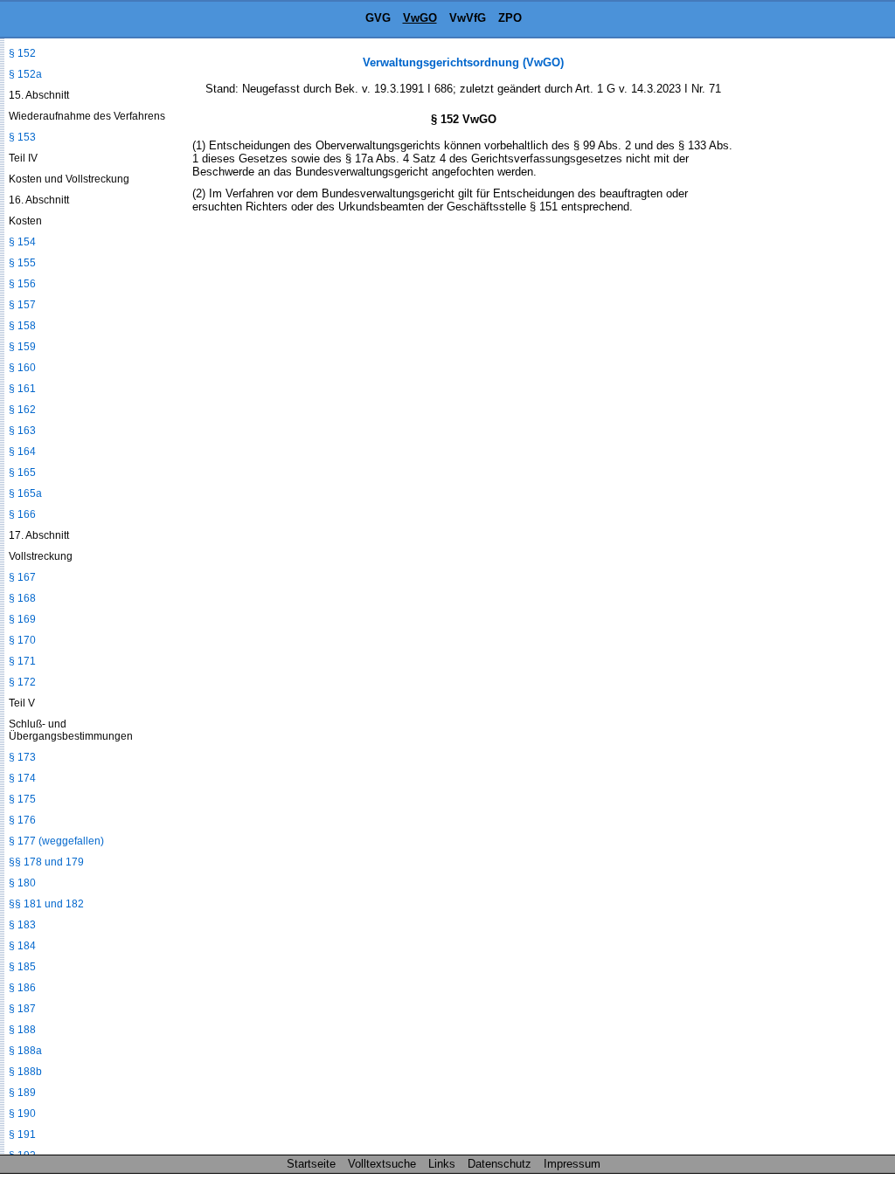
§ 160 (22, 368)
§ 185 (22, 967)
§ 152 (22, 53)
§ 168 (22, 598)
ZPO (510, 17)
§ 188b (25, 1071)
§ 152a (25, 74)
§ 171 (22, 661)
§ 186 (22, 988)
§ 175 (22, 799)
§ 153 (22, 137)
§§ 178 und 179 (46, 862)
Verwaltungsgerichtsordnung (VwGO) (463, 62)
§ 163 (22, 430)
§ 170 (22, 640)
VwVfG (467, 17)
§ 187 (22, 1009)
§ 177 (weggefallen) (56, 841)
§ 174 (22, 778)
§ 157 (22, 305)
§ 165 (22, 472)
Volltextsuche (382, 1163)
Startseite (311, 1163)
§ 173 (22, 757)
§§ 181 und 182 (46, 904)
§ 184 (22, 946)
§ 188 (22, 1030)
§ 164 (22, 451)
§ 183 (22, 925)
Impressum (572, 1163)
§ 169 (22, 619)
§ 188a (25, 1051)
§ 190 (22, 1113)
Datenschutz (499, 1163)
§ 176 (22, 820)
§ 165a (25, 493)
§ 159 (22, 347)
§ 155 (22, 263)
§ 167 (22, 577)
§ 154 (22, 242)
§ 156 (22, 284)
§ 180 (22, 883)
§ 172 (22, 682)
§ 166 (22, 514)
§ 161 (22, 389)
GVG (378, 17)
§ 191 (22, 1134)
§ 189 (22, 1092)
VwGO (420, 17)
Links (441, 1163)
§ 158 (22, 326)
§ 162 (22, 409)
